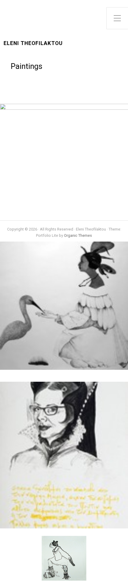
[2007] (69, 531)
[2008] (69, 373)
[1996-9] (69, 108)
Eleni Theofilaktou (33, 43)
